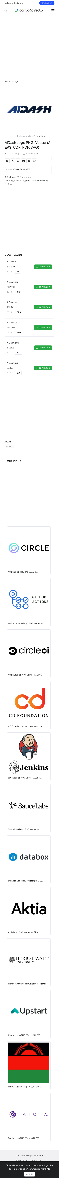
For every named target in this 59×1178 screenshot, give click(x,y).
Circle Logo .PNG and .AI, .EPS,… (23, 572)
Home (7, 81)
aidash (9, 446)
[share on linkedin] (23, 161)
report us (40, 136)
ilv (9, 153)
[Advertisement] (29, 46)
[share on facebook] (7, 161)
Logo (17, 153)
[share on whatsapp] (34, 161)
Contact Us (36, 1160)
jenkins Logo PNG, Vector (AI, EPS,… (25, 778)
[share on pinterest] (18, 161)
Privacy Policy (22, 1160)
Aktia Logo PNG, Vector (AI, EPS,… (24, 932)
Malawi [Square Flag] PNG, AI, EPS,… (24, 1086)
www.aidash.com (21, 168)
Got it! (29, 1174)
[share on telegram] (28, 161)
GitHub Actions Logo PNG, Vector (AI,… (26, 623)
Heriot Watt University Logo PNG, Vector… (27, 984)
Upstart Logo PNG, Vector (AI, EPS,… (25, 1035)
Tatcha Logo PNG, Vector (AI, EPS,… (24, 1138)
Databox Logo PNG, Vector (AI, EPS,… (25, 881)
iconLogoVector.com (33, 1155)
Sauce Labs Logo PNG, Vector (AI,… (24, 829)
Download (44, 267)
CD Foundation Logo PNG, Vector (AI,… (26, 726)
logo (16, 81)
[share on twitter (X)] (12, 161)
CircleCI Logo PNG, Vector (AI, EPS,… (25, 675)
